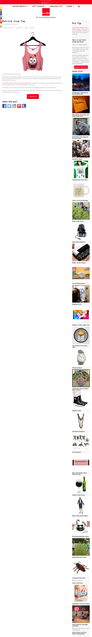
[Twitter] (1, 16)
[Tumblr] (1, 14)
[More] (1, 26)
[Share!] (4, 106)
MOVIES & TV (14, 24)
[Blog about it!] (24, 106)
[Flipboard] (1, 22)
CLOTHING (7, 24)
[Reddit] (1, 10)
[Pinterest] (1, 18)
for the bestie (18, 27)
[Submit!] (14, 106)
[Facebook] (1, 12)
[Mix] (1, 20)
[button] (79, 5)
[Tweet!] (9, 106)
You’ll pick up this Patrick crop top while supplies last (16, 83)
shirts (26, 27)
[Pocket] (1, 24)
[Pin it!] (19, 106)
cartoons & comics (8, 27)
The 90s (32, 27)
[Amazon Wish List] (1, 8)
